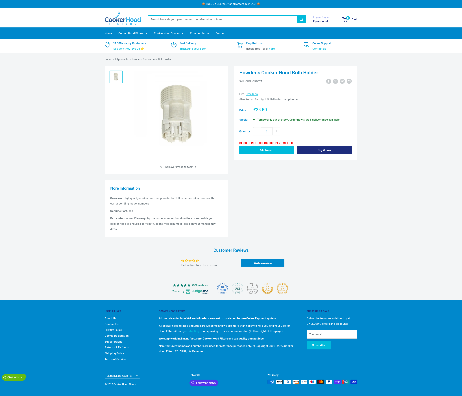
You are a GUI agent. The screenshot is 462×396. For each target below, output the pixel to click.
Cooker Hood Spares (167, 33)
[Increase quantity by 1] (276, 131)
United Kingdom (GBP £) (119, 375)
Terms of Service (115, 359)
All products (121, 59)
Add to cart (267, 150)
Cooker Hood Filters (131, 33)
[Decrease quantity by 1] (257, 131)
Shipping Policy (114, 353)
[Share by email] (349, 81)
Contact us (319, 48)
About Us (110, 318)
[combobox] (222, 19)
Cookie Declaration (117, 335)
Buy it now (324, 150)
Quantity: (245, 131)
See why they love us (126, 48)
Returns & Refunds (117, 347)
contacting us (194, 331)
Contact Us (112, 324)
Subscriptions (113, 341)
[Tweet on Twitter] (342, 81)
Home (108, 33)
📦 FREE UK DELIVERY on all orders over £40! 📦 (231, 3)
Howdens (252, 93)
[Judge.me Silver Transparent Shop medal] (252, 288)
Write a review (263, 263)
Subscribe (318, 345)
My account (320, 21)
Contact (220, 33)
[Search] (301, 19)
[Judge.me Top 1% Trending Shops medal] (282, 288)
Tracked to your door (193, 48)
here (272, 48)
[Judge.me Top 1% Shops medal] (267, 288)
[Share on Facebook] (328, 81)
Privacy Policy (113, 329)
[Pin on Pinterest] (335, 81)
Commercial (197, 33)
